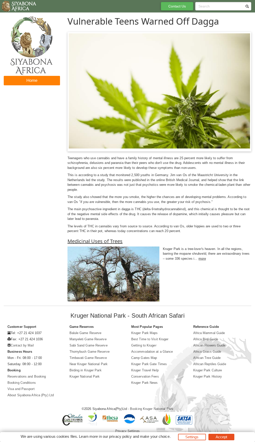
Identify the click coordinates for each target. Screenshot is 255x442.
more (202, 258)
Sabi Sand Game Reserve (88, 345)
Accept (221, 437)
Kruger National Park (84, 376)
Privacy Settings (127, 431)
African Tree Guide (207, 358)
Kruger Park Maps (144, 333)
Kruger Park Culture (207, 370)
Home (31, 80)
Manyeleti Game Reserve (88, 339)
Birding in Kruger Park (85, 370)
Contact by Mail (22, 345)
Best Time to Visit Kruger (150, 339)
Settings (192, 437)
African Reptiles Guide (209, 364)
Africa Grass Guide (207, 351)
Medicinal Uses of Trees (95, 241)
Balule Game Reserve (85, 333)
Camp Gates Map (144, 358)
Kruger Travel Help (145, 370)
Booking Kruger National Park (151, 409)
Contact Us (177, 6)
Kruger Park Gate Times (149, 364)
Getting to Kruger (143, 345)
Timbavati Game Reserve (88, 358)
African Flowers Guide (209, 345)
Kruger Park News (144, 383)
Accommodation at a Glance (152, 351)
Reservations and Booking (26, 376)
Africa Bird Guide (205, 339)
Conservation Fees (145, 376)
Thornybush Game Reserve (89, 351)
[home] (18, 6)
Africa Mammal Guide (209, 333)
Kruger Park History (207, 376)
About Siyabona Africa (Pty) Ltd (30, 395)
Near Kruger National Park (88, 364)
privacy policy (120, 436)
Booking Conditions (21, 383)
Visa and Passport (21, 389)
